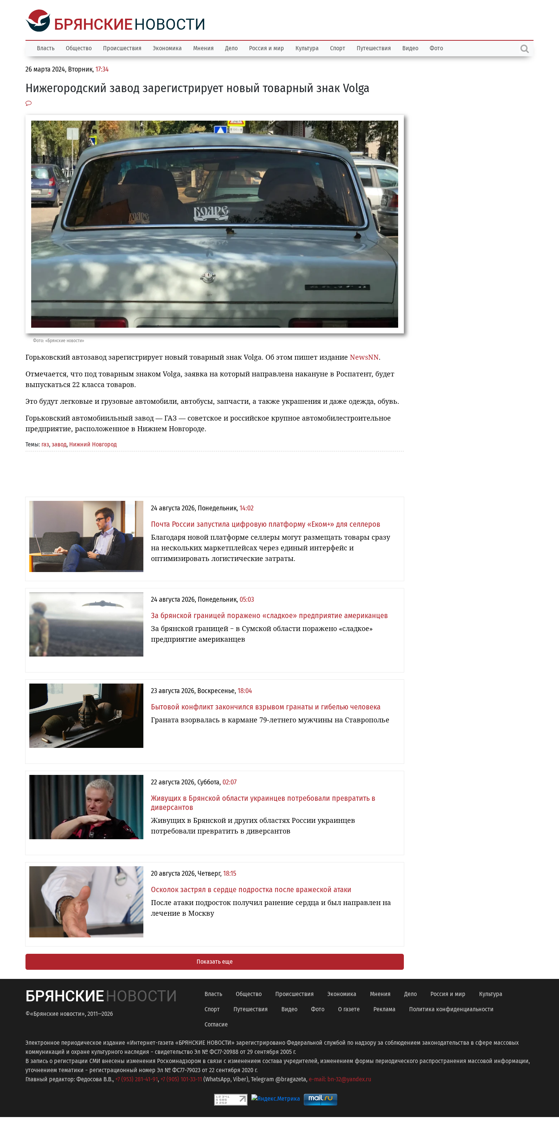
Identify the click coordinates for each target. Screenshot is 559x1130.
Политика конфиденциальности (451, 1008)
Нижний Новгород (93, 443)
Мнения (203, 47)
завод (59, 443)
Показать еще (215, 960)
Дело (231, 47)
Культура (307, 47)
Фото (436, 47)
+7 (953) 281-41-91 (136, 1078)
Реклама (384, 1008)
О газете (349, 1008)
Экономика (167, 47)
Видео (410, 47)
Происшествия (122, 47)
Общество (79, 47)
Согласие (216, 1023)
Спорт (337, 47)
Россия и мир (266, 47)
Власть (45, 47)
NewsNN (364, 356)
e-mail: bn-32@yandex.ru (340, 1078)
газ (45, 443)
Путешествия (374, 47)
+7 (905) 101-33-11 (181, 1078)
